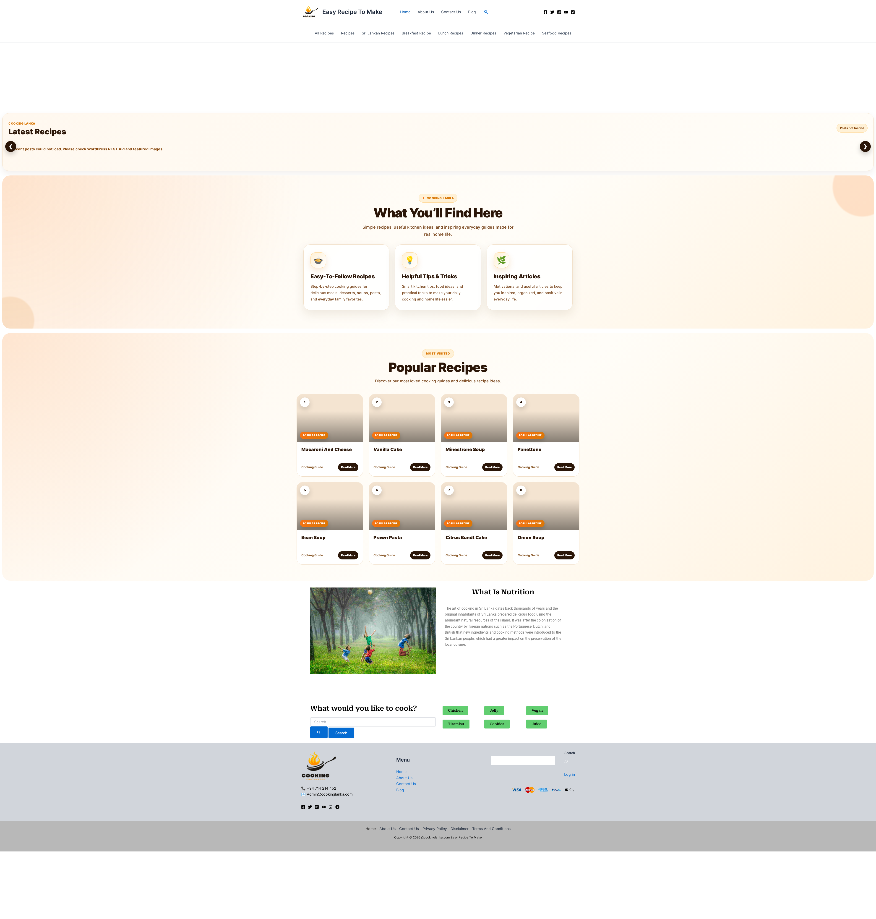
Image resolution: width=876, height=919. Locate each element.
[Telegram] (337, 807)
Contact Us (451, 12)
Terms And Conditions (491, 828)
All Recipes (324, 33)
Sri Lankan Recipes (378, 33)
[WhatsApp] (330, 807)
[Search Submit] (319, 732)
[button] (486, 12)
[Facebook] (545, 12)
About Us (426, 12)
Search (569, 753)
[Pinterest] (573, 12)
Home (405, 12)
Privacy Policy (434, 828)
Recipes (348, 33)
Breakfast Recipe (416, 33)
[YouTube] (566, 12)
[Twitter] (552, 12)
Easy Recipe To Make (352, 11)
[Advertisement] (438, 77)
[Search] (566, 761)
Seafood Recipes (556, 33)
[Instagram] (559, 12)
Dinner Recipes (483, 33)
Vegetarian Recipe (519, 33)
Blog (472, 12)
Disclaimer (460, 828)
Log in (569, 774)
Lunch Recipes (450, 33)
